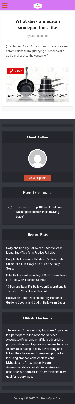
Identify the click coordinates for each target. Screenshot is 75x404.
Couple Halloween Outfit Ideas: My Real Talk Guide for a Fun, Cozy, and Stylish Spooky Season (34, 264)
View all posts (37, 178)
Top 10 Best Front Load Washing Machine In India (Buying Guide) (39, 212)
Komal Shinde (39, 36)
